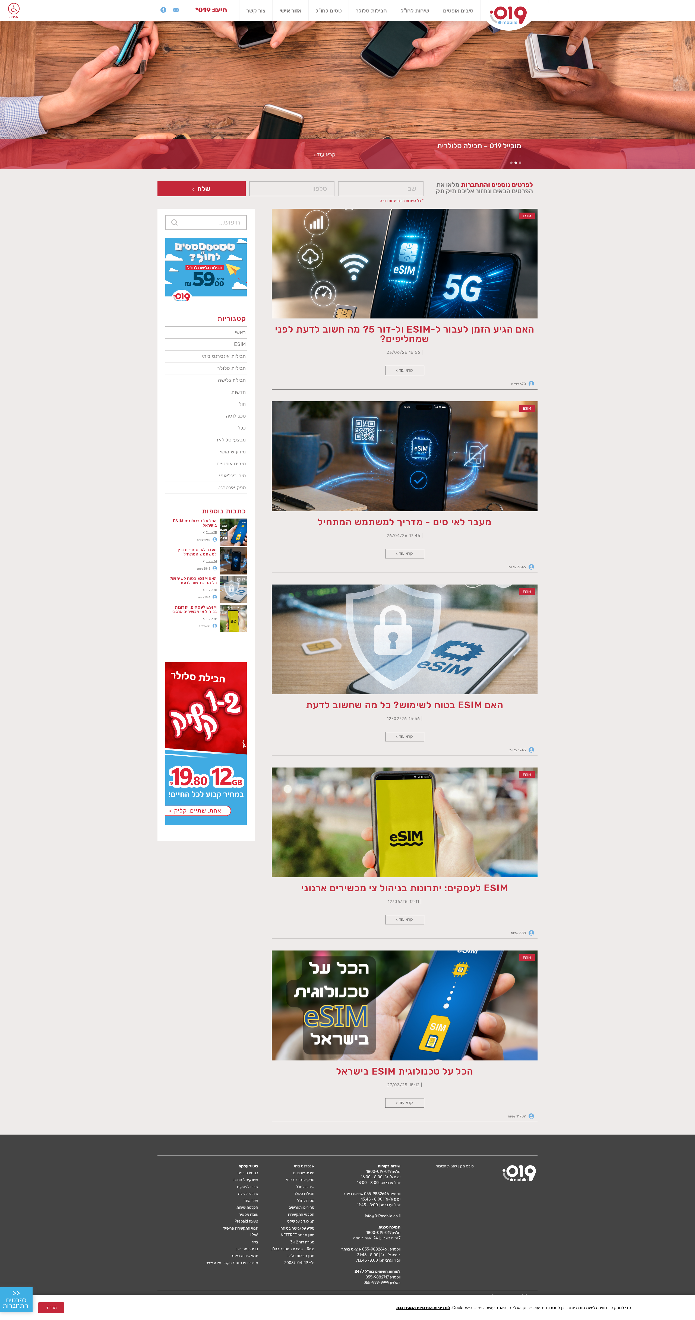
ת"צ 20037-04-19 (299, 1263)
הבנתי (51, 1307)
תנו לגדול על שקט (300, 1221)
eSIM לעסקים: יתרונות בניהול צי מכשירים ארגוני (404, 888)
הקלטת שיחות (247, 1207)
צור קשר (256, 10)
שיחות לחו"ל (415, 10)
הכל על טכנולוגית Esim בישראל (404, 1071)
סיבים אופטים (458, 10)
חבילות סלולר (371, 10)
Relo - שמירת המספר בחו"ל (292, 1249)
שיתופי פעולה (248, 1193)
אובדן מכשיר (248, 1214)
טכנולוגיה (236, 416)
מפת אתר (251, 1200)
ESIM (240, 344)
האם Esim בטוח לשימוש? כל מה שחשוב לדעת (404, 705)
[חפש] (174, 222)
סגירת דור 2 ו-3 (302, 1242)
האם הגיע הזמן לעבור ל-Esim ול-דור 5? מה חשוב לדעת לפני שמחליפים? (404, 334)
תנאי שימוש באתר (244, 1255)
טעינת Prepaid (246, 1221)
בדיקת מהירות (247, 1249)
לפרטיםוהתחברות (16, 1299)
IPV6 (254, 1235)
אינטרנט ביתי (304, 1166)
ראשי (240, 332)
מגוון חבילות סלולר (300, 1255)
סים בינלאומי (232, 476)
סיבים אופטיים (231, 464)
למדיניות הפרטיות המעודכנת (423, 1307)
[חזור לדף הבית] (508, 15)
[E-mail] (176, 10)
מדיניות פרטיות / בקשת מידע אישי (232, 1263)
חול (242, 404)
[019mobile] (519, 1173)
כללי (241, 428)
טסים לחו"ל (328, 10)
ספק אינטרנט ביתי (300, 1179)
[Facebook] (163, 10)
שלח (203, 189)
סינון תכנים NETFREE (297, 1235)
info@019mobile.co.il (382, 1216)
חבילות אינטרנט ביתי (224, 356)
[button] (14, 8)
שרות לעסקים (247, 1187)
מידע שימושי (233, 452)
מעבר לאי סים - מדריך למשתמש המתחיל (405, 522)
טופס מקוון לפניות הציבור (455, 1166)
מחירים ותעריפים (301, 1207)
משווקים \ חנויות (245, 1179)
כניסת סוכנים (248, 1173)
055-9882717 (377, 1277)
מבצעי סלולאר (231, 440)
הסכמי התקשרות (301, 1214)
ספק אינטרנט (231, 488)
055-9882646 (376, 1194)
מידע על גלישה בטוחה (297, 1228)
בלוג (255, 1242)
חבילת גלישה (232, 380)
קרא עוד (406, 370)
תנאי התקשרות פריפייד (240, 1228)
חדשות (238, 392)
